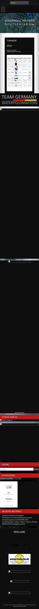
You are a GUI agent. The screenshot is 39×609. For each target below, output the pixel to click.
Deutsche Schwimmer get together (13, 515)
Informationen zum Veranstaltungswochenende (17, 517)
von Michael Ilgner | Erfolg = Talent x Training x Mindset (19, 522)
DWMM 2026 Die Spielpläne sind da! (13, 524)
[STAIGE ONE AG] (6, 420)
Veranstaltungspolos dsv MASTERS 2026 (15, 520)
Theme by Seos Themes (19, 606)
